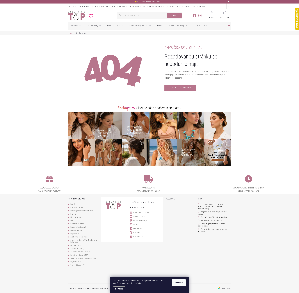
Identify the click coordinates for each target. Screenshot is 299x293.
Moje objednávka (75, 262)
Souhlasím (179, 283)
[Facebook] (194, 16)
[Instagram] (199, 15)
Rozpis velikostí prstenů (173, 6)
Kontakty (71, 6)
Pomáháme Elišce (189, 6)
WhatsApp (136, 224)
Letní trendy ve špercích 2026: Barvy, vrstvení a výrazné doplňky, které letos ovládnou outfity (211, 206)
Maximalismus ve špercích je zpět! (211, 220)
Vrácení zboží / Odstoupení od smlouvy (83, 258)
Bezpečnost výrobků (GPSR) (79, 255)
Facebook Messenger (140, 220)
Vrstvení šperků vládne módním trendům (214, 217)
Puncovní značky (75, 245)
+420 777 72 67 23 (139, 216)
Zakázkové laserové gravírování (80, 252)
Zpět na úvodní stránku (182, 88)
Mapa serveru (203, 6)
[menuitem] (76, 25)
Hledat (174, 15)
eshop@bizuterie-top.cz (141, 212)
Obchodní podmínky (84, 6)
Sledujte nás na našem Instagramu (158, 108)
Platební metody (134, 6)
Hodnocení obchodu (155, 6)
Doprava (122, 6)
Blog (144, 6)
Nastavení (119, 289)
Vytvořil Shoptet (226, 288)
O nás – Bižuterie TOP (77, 265)
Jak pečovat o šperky (77, 249)
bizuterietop (137, 232)
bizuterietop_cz (138, 236)
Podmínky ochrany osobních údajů (104, 6)
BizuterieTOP (137, 228)
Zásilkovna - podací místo (78, 237)
